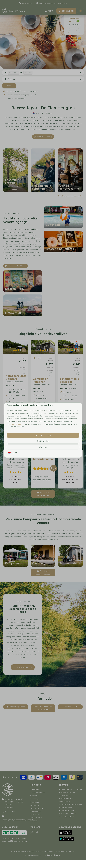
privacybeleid (12, 424)
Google (20, 424)
